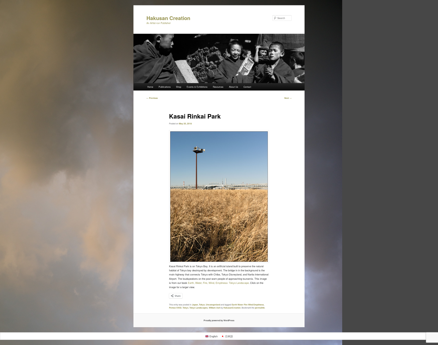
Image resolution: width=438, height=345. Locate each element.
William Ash (214, 307)
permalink (260, 307)
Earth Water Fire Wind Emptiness (248, 304)
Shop (178, 86)
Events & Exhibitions (197, 86)
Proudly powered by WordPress (219, 320)
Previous (152, 98)
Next (288, 98)
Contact (247, 86)
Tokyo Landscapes (198, 307)
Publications (165, 86)
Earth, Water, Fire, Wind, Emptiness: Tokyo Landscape (218, 283)
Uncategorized (213, 304)
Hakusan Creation (168, 18)
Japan (195, 304)
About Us (233, 86)
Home (150, 86)
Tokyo (202, 304)
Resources (218, 86)
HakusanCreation (232, 307)
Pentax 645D (175, 307)
